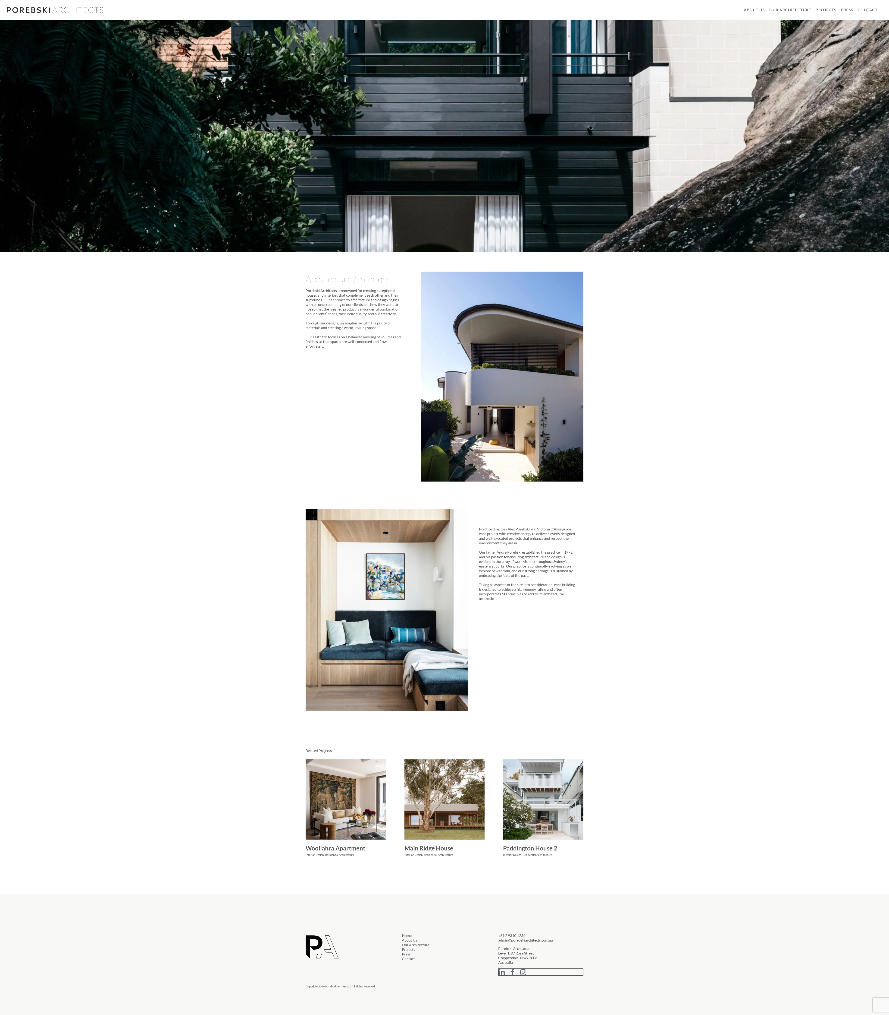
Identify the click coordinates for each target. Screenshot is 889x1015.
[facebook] (513, 972)
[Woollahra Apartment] (346, 799)
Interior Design (315, 854)
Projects (408, 949)
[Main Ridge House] (444, 799)
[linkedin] (502, 972)
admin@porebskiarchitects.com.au (525, 940)
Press (406, 954)
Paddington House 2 (530, 848)
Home (407, 935)
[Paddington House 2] (543, 799)
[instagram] (523, 972)
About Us (409, 940)
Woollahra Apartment (335, 848)
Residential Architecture (339, 854)
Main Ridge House (428, 848)
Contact (408, 958)
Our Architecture (415, 944)
